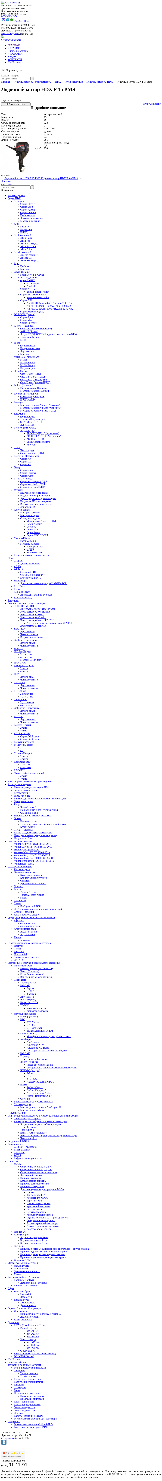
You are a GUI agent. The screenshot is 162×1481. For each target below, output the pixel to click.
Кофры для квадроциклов (28, 1158)
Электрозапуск (28, 1339)
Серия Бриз (26, 470)
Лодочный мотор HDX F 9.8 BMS (59, 178)
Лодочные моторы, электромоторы (32, 81)
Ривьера (18, 402)
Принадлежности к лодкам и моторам (40, 1314)
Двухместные (27, 351)
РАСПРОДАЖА (16, 195)
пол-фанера (33, 283)
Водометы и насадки (31, 637)
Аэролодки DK (28, 507)
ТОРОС (24, 1005)
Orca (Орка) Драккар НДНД (35, 382)
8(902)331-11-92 (21, 21)
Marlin (23, 359)
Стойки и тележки (24, 911)
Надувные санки (17, 1112)
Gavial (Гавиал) (22, 272)
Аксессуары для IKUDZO (40, 1081)
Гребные (24, 226)
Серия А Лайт (34, 524)
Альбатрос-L (33, 1042)
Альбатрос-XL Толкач (38, 1047)
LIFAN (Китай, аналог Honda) (30, 1325)
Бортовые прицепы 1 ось (33, 1240)
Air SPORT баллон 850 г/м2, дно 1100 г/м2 (49, 303)
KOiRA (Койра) (28, 1033)
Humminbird (20, 954)
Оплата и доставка (18, 51)
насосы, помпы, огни (25, 790)
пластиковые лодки (30, 926)
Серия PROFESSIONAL (33, 294)
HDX (58, 81)
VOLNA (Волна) (23, 597)
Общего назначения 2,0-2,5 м (36, 1166)
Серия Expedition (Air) (32, 311)
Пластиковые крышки (38, 1203)
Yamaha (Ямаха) (28, 892)
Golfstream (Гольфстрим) (27, 708)
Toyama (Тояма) (22, 725)
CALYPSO (19, 960)
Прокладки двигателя (32, 1398)
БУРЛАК (25, 985)
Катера (17, 937)
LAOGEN (19, 770)
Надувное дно (27, 368)
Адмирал (19, 201)
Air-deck (31, 286)
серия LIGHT (27, 280)
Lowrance (19, 951)
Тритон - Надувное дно (32, 419)
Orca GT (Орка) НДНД (32, 376)
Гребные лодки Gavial (32, 274)
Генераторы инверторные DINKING (33, 1427)
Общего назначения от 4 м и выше (38, 1172)
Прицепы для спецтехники (35, 1183)
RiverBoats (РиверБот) (26, 393)
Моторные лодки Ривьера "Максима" (40, 407)
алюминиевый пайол (38, 291)
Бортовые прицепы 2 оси (33, 1243)
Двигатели (13, 1322)
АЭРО (17, 566)
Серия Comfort (28, 212)
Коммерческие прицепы (33, 1180)
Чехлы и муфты (28, 1138)
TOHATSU (20, 691)
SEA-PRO (19, 628)
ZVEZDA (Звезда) (23, 478)
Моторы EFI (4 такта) (31, 659)
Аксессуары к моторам (20, 866)
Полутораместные (30, 348)
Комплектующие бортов (40, 1214)
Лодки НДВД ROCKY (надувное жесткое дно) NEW (48, 334)
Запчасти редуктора (24, 1407)
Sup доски (13, 600)
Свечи (17, 903)
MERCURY (20, 699)
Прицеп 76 (20, 1231)
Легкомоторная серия (31, 218)
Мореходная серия (30, 221)
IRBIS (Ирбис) (28, 999)
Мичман (31, 444)
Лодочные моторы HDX (100, 81)
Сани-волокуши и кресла (27, 1118)
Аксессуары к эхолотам (26, 957)
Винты (17, 889)
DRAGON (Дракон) (24, 314)
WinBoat (18, 569)
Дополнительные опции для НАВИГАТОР (43, 583)
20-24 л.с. (32, 1079)
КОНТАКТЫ (15, 59)
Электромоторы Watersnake (35, 611)
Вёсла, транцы (22, 793)
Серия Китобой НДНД (32, 484)
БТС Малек (33, 1022)
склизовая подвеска (37, 1011)
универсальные (35, 546)
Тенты (17, 818)
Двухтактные (27, 631)
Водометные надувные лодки (36, 504)
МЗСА (17, 1163)
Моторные (26, 269)
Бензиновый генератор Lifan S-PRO (33, 1424)
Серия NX (25, 458)
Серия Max (26, 320)
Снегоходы (20, 979)
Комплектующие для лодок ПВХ (32, 787)
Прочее (30, 1192)
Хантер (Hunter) (22, 509)
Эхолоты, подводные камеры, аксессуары (30, 943)
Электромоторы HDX (32, 614)
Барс (16, 263)
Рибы (10, 558)
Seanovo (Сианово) (24, 744)
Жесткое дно (27, 450)
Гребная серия (27, 215)
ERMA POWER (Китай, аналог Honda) (35, 1353)
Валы (17, 1390)
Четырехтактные (74, 81)
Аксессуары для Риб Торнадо (36, 594)
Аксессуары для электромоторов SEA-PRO (50, 623)
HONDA (18, 648)
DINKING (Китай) (24, 1356)
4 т (21, 750)
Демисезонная (28, 1305)
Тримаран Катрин (30, 337)
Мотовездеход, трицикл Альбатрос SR (41, 1107)
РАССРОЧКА (15, 53)
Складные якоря (29, 812)
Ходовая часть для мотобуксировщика (40, 1124)
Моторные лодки (29, 515)
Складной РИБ (28, 572)
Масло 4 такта (21, 1268)
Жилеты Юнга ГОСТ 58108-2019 (32, 852)
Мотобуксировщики (25, 1013)
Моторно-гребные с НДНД (41, 521)
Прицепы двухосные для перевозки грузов (43, 1257)
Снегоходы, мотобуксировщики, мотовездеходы (34, 962)
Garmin (18, 948)
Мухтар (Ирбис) (29, 1016)
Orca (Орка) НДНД (30, 373)
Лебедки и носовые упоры (41, 1220)
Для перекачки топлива (33, 883)
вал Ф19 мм (33, 1342)
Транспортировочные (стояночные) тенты (43, 824)
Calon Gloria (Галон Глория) (29, 773)
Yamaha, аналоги (29, 1373)
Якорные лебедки (17, 1362)
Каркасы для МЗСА (37, 1197)
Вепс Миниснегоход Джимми (36, 977)
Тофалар (24, 1056)
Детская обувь (21, 1299)
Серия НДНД (27, 209)
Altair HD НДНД (29, 243)
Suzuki (23, 897)
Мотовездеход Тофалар (32, 1110)
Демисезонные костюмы (33, 1282)
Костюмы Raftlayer (24, 1280)
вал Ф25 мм (33, 1348)
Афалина (19, 920)
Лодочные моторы (30, 1316)
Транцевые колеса (23, 801)
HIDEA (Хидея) (22, 651)
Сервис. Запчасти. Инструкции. (25, 1308)
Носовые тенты (28, 821)
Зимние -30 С (27, 1302)
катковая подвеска (36, 1008)
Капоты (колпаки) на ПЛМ (28, 1415)
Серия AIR (26, 300)
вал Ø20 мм (33, 1333)
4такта (23, 730)
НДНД (24, 232)
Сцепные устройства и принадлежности (48, 1217)
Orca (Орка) (20, 371)
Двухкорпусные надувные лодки (38, 498)
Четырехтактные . (30, 722)
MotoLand (19, 1152)
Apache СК (26, 257)
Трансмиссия (27, 1129)
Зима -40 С (26, 1294)
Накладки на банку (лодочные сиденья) (35, 835)
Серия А (31, 526)
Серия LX (25, 461)
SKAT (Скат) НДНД (31, 422)
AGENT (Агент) (29, 331)
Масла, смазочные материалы (24, 1263)
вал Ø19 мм (33, 1331)
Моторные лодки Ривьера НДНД (38, 410)
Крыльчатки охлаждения (27, 1379)
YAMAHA (19, 682)
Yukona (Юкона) (22, 538)
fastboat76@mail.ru (11, 33)
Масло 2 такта (21, 1265)
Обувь (11, 1288)
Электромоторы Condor (33, 617)
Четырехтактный (29, 645)
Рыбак (23, 1084)
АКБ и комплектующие (26, 914)
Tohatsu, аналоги (29, 1376)
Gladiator (18, 560)
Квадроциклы (15, 1144)
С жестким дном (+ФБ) (32, 396)
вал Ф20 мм (33, 1345)
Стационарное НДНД (32, 453)
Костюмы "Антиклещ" (26, 1285)
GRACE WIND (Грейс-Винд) (36, 328)
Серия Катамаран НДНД (33, 481)
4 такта (24, 671)
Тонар (17, 467)
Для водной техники (31, 1175)
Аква (16, 223)
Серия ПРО (33, 529)
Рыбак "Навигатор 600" (39, 1096)
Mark (23, 340)
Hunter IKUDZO (29, 1002)
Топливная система (24, 872)
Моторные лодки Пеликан (34, 390)
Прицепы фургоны (30, 1178)
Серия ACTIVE (28, 289)
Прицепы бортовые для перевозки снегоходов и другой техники (55, 1248)
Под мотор (26, 229)
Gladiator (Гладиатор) (25, 277)
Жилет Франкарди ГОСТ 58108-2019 (34, 860)
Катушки (19, 1384)
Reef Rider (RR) (22, 761)
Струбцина (20, 1387)
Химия (17, 1274)
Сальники (19, 1370)
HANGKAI (20, 662)
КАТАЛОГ (13, 48)
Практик (18, 945)
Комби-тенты (27, 827)
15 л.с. (30, 1076)
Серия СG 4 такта (29, 739)
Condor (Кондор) (23, 753)
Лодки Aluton (27, 934)
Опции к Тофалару (37, 1059)
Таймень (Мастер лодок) (27, 456)
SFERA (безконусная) (38, 441)
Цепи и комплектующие (33, 1132)
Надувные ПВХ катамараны (35, 501)
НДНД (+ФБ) (27, 399)
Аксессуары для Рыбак (39, 1093)
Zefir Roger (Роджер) (25, 427)
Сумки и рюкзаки (23, 829)
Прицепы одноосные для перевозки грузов (43, 1251)
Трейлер (18, 1246)
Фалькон (31, 994)
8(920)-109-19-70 (9, 16)
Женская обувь (22, 1291)
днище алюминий (30, 563)
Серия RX (25, 464)
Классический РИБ (30, 577)
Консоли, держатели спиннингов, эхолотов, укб (40, 798)
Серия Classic (27, 204)
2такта (23, 727)
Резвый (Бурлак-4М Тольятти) (36, 968)
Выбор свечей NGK (31, 906)
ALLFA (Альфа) (22, 733)
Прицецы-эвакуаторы (32, 1186)
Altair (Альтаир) (22, 235)
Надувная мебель (23, 838)
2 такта (24, 668)
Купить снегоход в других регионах (33, 1101)
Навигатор (19, 580)
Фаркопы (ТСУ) (22, 1260)
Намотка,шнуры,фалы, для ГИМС (32, 815)
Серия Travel (33, 532)
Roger (17, 589)
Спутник (25, 1098)
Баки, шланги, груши (31, 875)
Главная (5, 81)
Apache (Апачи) (22, 252)
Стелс (17, 447)
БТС (22, 1019)
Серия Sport (26, 206)
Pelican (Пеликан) (23, 385)
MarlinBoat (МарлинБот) (27, 357)
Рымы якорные (22, 795)
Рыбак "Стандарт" (36, 1090)
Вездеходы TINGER (18, 1141)
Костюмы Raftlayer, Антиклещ (24, 1277)
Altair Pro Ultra (28, 246)
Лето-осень (26, 1297)
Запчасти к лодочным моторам (24, 1364)
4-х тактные (26, 657)
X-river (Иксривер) (24, 325)
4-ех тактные (27, 705)
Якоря (17, 804)
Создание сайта (9, 1438)
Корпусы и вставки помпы (28, 1381)
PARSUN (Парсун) (24, 665)
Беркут (30, 988)
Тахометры (20, 900)
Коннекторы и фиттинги (33, 877)
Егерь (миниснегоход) (32, 974)
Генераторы (14, 1421)
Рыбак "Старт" (35, 1087)
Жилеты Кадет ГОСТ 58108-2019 (32, 855)
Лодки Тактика (28, 931)
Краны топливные (24, 1401)
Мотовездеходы (22, 1104)
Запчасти (31, 1127)
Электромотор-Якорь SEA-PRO (37, 620)
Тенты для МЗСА (36, 1195)
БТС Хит (31, 1025)
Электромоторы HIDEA (33, 625)
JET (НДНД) (27, 424)
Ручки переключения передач (30, 1367)
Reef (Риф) (19, 413)
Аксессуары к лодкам (19, 784)
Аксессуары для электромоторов (38, 609)
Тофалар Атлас (28, 982)
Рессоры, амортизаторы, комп (43, 1226)
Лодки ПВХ (14, 198)
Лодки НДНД (27, 430)
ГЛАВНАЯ (14, 45)
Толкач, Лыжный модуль (40, 1030)
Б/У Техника (14, 62)
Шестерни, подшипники (27, 1404)
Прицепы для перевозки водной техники (42, 1254)
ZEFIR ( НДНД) (35, 439)
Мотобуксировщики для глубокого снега (49, 1036)
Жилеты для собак (24, 863)
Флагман (18, 490)
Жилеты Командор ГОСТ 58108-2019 (34, 858)
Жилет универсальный (26, 849)
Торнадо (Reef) (22, 592)
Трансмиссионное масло (27, 1271)
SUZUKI (18, 716)
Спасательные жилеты (20, 841)
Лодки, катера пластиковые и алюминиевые (31, 917)
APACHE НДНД (29, 260)
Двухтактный (27, 642)
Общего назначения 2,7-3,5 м (36, 1169)
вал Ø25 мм (33, 1336)
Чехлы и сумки (22, 869)
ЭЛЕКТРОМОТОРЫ (25, 606)
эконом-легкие (34, 552)
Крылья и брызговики (38, 1206)
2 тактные (25, 764)
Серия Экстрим (28, 323)
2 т (21, 747)
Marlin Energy (27, 365)
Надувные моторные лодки (35, 495)
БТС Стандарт (34, 1028)
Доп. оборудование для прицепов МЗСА (42, 1189)
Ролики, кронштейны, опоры (42, 1223)
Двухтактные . (28, 719)
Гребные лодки (28, 541)
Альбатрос (26, 1039)
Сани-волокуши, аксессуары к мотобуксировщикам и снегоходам (43, 1115)
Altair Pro (25, 240)
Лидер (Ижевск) (29, 1062)
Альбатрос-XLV (35, 1045)
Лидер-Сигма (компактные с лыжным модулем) (52, 1067)
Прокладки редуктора (32, 1396)
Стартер (18, 1413)
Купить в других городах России (32, 555)
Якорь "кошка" (28, 807)
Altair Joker (26, 238)
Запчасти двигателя (24, 1410)
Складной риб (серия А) (33, 575)
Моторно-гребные (30, 512)
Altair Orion (26, 249)
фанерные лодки (29, 923)
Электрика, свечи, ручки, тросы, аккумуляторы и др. (48, 1135)
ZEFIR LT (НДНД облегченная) (44, 436)
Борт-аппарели (35, 1200)
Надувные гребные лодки (34, 492)
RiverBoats (19, 586)
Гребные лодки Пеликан (33, 388)
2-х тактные (26, 654)
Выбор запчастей (23, 1319)
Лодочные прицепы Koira (34, 1237)
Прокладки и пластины (26, 1393)
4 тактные (25, 767)
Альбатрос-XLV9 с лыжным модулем (47, 1050)
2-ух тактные (27, 702)
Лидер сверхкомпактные (40, 1064)
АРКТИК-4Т (27, 996)
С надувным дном (30, 518)
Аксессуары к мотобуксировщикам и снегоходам (40, 1121)
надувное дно (27, 416)
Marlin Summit (27, 362)
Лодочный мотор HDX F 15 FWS (22, 178)
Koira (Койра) (21, 1234)
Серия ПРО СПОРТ (37, 535)
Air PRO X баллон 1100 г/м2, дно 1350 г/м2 (50, 308)
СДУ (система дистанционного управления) (38, 909)
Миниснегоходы (23, 965)
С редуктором (27, 1350)
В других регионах (24, 742)
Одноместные (27, 345)
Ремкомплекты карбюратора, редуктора (35, 1418)
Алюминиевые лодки (25, 928)
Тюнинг (18, 886)
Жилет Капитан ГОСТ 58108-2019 (32, 844)
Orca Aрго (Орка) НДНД (33, 379)
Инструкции (21, 1311)
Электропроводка (36, 1212)
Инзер (17, 342)
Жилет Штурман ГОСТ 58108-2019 (33, 846)
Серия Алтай (27, 475)
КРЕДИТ (13, 56)
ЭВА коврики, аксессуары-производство (30, 781)
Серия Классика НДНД (33, 487)
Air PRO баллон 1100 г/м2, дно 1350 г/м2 (49, 306)
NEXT (30, 991)
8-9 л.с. (30, 1073)
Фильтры (25, 880)
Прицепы (13, 1161)
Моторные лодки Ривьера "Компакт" (40, 405)
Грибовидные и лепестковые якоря (39, 810)
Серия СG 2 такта (29, 736)
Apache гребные (29, 255)
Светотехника (34, 1209)
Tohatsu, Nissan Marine (32, 894)
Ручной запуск (28, 1328)
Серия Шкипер (28, 473)
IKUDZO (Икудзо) (30, 1070)
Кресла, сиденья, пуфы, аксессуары (33, 832)
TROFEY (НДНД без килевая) (43, 433)
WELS (17, 1155)
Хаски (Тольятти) (29, 971)
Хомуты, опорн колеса (39, 1229)
